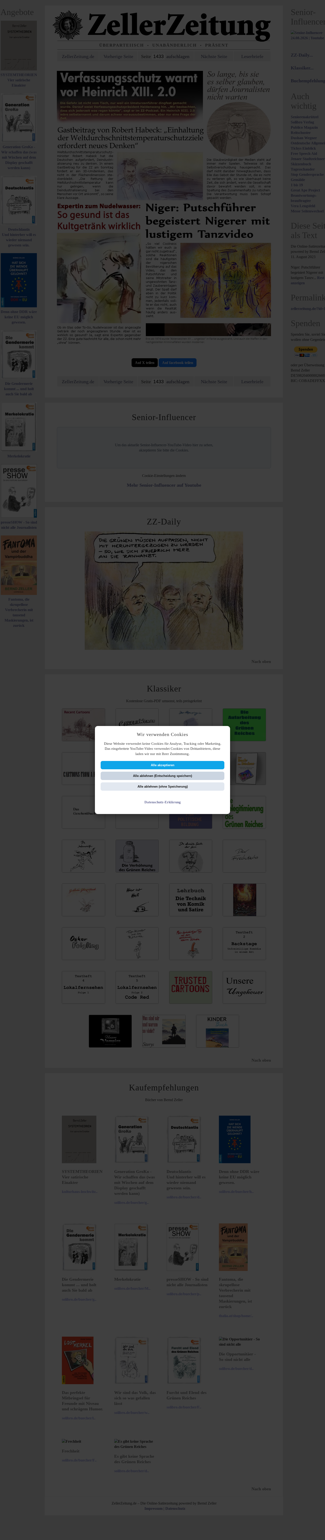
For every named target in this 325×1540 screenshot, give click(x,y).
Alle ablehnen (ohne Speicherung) (163, 786)
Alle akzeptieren (162, 765)
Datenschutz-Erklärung (162, 802)
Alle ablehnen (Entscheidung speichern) (162, 776)
